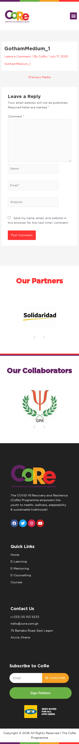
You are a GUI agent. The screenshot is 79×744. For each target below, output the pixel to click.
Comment (16, 116)
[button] (73, 15)
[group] (39, 316)
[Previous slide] (34, 337)
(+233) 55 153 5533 (25, 617)
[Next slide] (44, 337)
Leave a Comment (17, 56)
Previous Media (39, 77)
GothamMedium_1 (17, 63)
